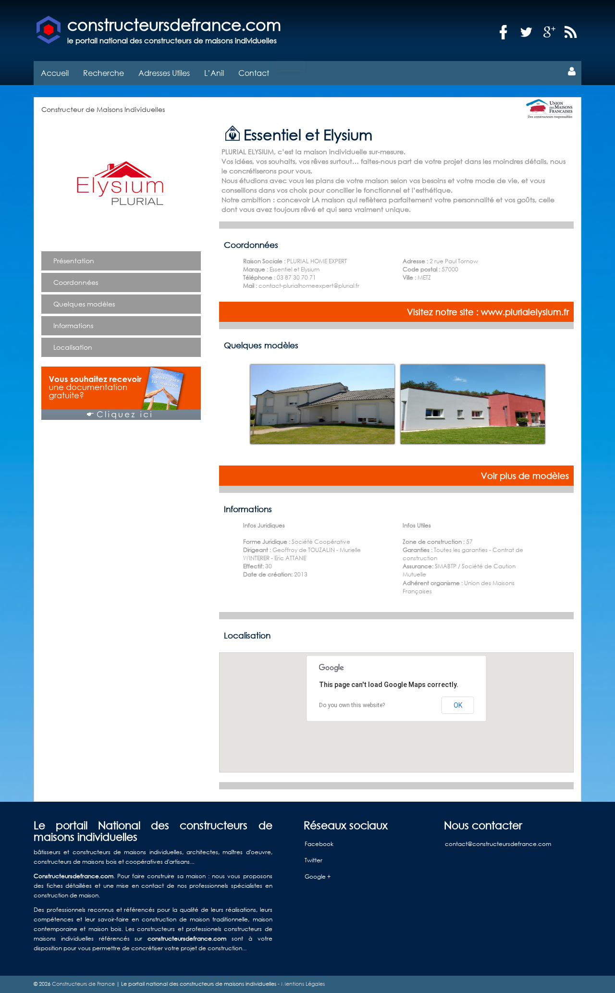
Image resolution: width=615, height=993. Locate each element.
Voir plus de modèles (525, 475)
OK (458, 705)
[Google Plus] (549, 32)
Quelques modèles (84, 303)
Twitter (313, 860)
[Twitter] (526, 32)
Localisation (72, 347)
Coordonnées (75, 282)
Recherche (103, 73)
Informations (73, 325)
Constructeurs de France (83, 984)
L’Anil (214, 73)
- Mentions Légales (300, 984)
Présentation (73, 260)
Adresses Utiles (164, 73)
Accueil (55, 73)
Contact (253, 73)
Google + (318, 876)
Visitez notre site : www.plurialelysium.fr (488, 311)
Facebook (319, 844)
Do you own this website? (352, 705)
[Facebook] (503, 32)
